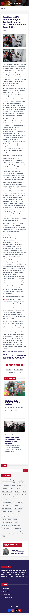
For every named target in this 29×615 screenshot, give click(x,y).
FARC (16, 494)
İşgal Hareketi (19, 369)
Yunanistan (6, 528)
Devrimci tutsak (7, 491)
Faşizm (24, 494)
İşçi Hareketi (19, 534)
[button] (23, 546)
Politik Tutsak (14, 514)
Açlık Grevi (6, 485)
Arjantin (21, 482)
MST (4, 88)
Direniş (18, 491)
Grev (14, 500)
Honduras (15, 505)
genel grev (6, 500)
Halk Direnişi (18, 502)
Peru (4, 514)
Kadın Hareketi (12, 372)
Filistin (14, 497)
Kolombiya (19, 508)
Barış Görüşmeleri (18, 485)
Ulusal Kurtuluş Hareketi (10, 519)
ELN (25, 491)
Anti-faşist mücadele (9, 482)
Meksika (18, 511)
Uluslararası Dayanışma (10, 522)
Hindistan (6, 505)
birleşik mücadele (8, 488)
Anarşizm (21, 480)
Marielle (5, 299)
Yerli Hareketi (17, 525)
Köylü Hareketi (7, 511)
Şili (4, 536)
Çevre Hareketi (18, 528)
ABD (4, 480)
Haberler (5, 30)
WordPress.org (7, 597)
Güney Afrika (7, 502)
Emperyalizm (7, 494)
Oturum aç (6, 588)
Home (3, 8)
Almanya (12, 480)
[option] (14, 551)
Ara (5, 465)
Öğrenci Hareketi (8, 531)
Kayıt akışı (6, 591)
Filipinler (5, 497)
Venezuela (6, 525)
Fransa (22, 497)
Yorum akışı (7, 594)
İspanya (19, 531)
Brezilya (9, 369)
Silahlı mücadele (8, 517)
